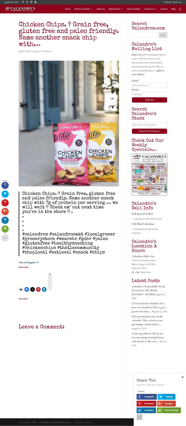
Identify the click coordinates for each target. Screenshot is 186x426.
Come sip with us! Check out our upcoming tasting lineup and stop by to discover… (148, 337)
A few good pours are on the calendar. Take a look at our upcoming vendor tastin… (147, 320)
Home (67, 9)
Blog (173, 9)
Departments (114, 9)
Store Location (133, 9)
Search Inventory (149, 131)
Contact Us (149, 9)
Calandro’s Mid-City (173, 2)
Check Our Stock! (82, 9)
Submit (149, 100)
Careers (164, 9)
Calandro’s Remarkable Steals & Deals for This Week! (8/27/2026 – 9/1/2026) (148, 290)
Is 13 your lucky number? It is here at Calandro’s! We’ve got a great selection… (149, 307)
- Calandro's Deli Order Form (147, 219)
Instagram (35, 51)
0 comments (46, 51)
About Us (100, 9)
